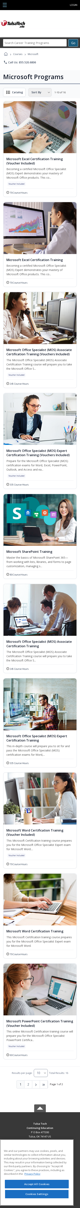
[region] (37, 1172)
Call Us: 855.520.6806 (19, 62)
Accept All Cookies (37, 1184)
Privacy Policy (32, 1174)
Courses (17, 54)
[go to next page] (36, 1084)
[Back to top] (40, 1126)
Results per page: (22, 1073)
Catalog (17, 92)
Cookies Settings (36, 1194)
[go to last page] (44, 1084)
